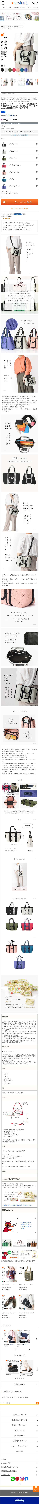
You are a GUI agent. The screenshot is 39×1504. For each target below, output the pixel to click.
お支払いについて (19, 1415)
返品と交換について (19, 1425)
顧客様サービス (19, 1436)
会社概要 (19, 1451)
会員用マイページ (19, 1441)
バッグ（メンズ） (12, 28)
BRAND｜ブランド (6, 26)
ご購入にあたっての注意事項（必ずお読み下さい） (17, 1205)
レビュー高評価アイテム (22, 1397)
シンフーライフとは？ (19, 1446)
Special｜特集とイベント (8, 1397)
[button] (2, 1339)
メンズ (3, 28)
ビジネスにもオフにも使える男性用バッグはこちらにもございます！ (26, 1225)
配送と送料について (19, 1420)
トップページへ (5, 1475)
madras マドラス (18, 26)
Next (37, 18)
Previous (2, 18)
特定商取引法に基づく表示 (9, 1471)
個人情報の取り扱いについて (9, 1467)
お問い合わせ (19, 1430)
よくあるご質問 (5, 1463)
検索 (33, 2)
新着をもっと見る (19, 1384)
